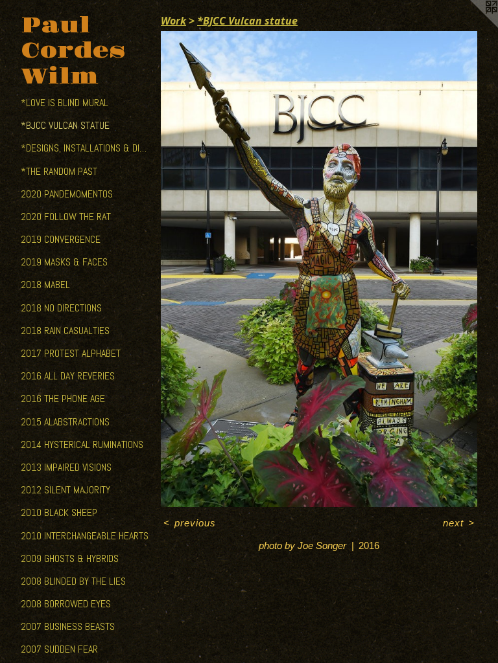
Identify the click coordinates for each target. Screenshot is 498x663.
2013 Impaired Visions (66, 467)
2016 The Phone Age (63, 398)
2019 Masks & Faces (64, 262)
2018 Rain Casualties (65, 330)
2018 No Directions (61, 308)
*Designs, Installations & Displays (85, 148)
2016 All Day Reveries (68, 376)
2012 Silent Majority (65, 490)
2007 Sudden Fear (59, 649)
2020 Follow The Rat (66, 216)
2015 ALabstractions (65, 422)
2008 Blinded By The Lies (73, 581)
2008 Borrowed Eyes (66, 604)
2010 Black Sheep (59, 512)
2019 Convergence (61, 239)
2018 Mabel (45, 284)
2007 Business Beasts (68, 626)
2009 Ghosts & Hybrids (70, 558)
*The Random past (59, 171)
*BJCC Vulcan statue (65, 125)
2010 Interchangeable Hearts (84, 536)
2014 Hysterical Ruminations (82, 444)
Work (173, 21)
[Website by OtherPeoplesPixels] (472, 26)
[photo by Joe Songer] (319, 269)
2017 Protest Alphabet (71, 353)
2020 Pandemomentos (67, 194)
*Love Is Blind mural (64, 102)
